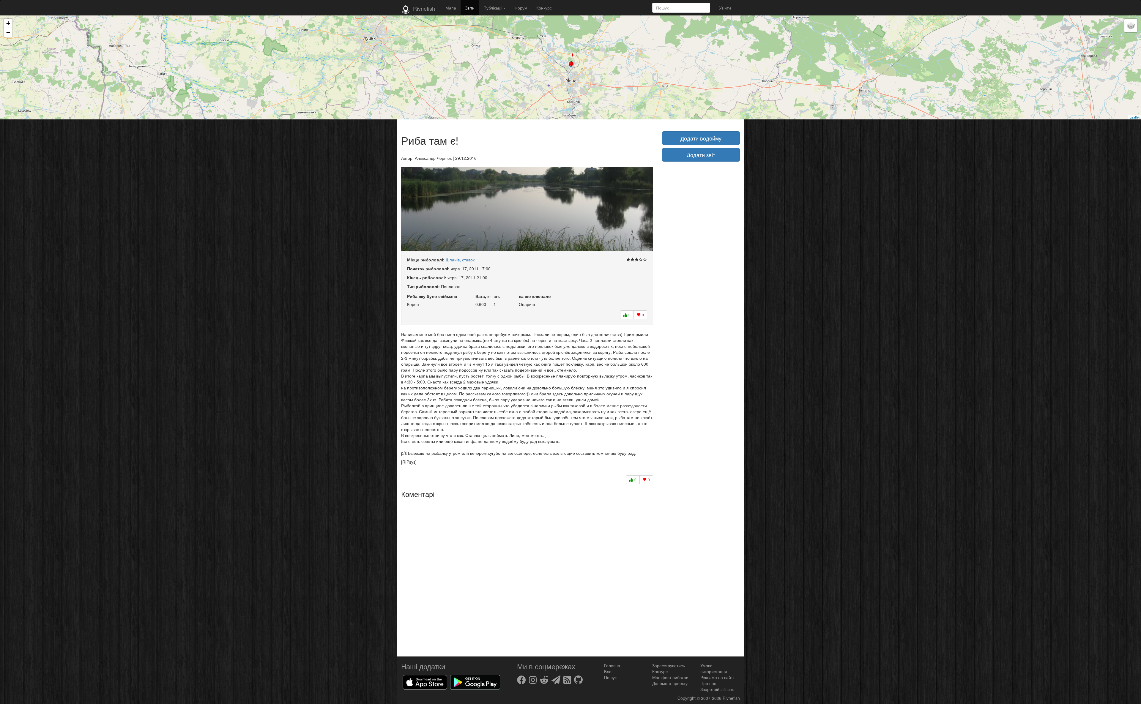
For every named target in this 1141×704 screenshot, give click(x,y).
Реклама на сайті (717, 677)
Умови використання (713, 668)
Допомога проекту (670, 683)
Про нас (708, 683)
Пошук (610, 677)
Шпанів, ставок (460, 260)
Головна (612, 665)
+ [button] (8, 23)
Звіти (470, 8)
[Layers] (1130, 25)
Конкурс (544, 8)
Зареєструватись (668, 665)
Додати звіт (701, 155)
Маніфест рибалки (670, 677)
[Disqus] (527, 575)
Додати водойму (700, 138)
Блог (608, 671)
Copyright (687, 698)
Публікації (492, 8)
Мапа (450, 8)
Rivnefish (731, 698)
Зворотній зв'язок (717, 689)
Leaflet (1135, 117)
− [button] (8, 32)
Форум (520, 8)
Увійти (725, 8)
